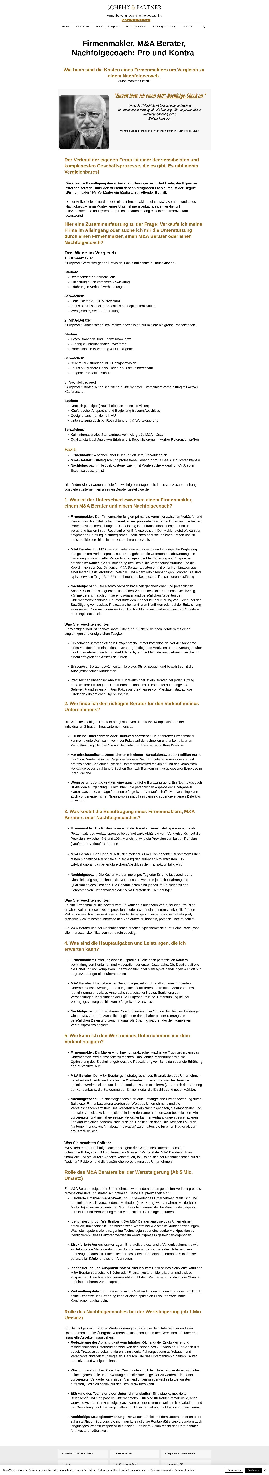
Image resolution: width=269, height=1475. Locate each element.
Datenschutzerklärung (185, 1470)
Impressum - (174, 1453)
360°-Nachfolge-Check (177, 95)
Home (68, 1464)
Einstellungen (234, 1470)
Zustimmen (253, 1470)
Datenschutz (188, 1453)
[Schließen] (265, 1470)
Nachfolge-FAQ (175, 1464)
